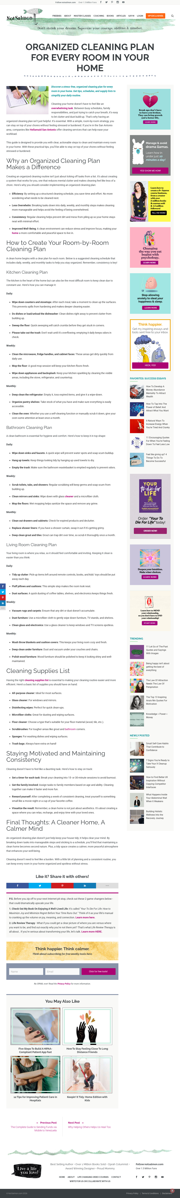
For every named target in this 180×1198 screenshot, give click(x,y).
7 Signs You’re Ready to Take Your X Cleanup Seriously (157, 763)
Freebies (56, 16)
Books (110, 16)
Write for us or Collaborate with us (90, 1181)
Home (62, 1177)
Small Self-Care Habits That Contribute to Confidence (157, 747)
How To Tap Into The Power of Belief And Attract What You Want (157, 407)
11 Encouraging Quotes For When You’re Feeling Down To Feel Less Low (158, 441)
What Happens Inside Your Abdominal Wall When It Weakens (156, 798)
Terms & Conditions (150, 1193)
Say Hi (131, 16)
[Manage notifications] (172, 1190)
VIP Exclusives (155, 16)
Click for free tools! (98, 971)
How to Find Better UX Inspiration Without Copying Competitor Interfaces (157, 782)
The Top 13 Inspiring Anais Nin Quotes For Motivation (156, 700)
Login (140, 16)
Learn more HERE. (91, 931)
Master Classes (82, 16)
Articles (121, 16)
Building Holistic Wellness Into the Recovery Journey (155, 814)
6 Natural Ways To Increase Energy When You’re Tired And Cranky (158, 424)
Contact (116, 1177)
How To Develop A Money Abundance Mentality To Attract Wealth (156, 391)
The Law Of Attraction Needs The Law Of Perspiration (157, 683)
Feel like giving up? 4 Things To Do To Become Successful (156, 457)
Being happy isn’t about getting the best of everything (157, 667)
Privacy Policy (132, 1193)
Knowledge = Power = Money (156, 716)
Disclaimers (167, 1193)
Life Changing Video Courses (93, 1177)
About (67, 16)
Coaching (99, 16)
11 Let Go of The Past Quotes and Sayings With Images (157, 650)
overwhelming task (62, 108)
